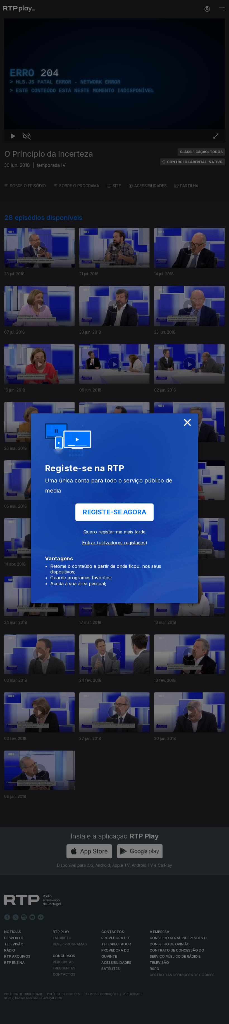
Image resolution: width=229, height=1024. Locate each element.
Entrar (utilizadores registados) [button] (114, 542)
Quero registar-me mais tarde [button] (114, 532)
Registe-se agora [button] (114, 512)
